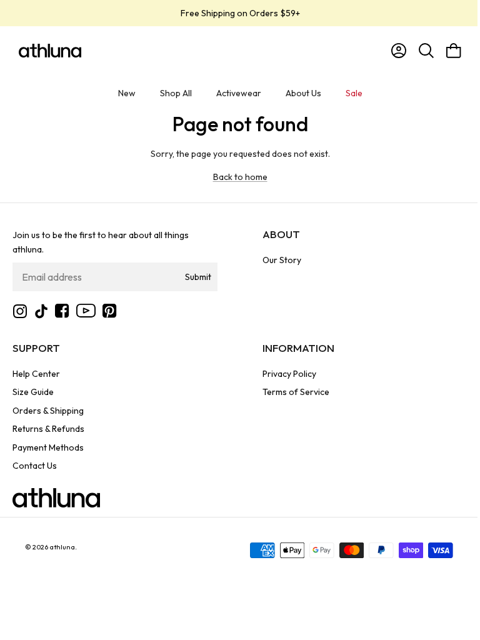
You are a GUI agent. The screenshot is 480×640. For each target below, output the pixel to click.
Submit (198, 276)
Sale (354, 93)
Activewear (238, 93)
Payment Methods (48, 447)
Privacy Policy (289, 373)
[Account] (396, 50)
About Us (303, 93)
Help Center (36, 373)
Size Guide (33, 392)
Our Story (281, 260)
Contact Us (34, 465)
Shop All (176, 93)
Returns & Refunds (48, 428)
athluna (62, 546)
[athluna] (50, 50)
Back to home (240, 176)
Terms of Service (295, 392)
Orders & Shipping (48, 410)
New (127, 93)
